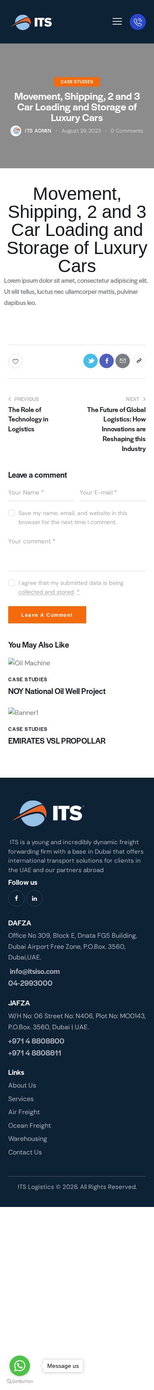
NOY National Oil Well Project (57, 691)
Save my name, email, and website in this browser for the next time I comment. (72, 517)
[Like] (16, 361)
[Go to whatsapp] (19, 1366)
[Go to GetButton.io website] (20, 1381)
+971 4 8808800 (36, 1040)
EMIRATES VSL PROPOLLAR (58, 741)
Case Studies (77, 81)
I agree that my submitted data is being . (71, 587)
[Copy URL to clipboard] (138, 361)
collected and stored (46, 592)
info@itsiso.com (34, 971)
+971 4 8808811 (34, 1052)
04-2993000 (30, 983)
